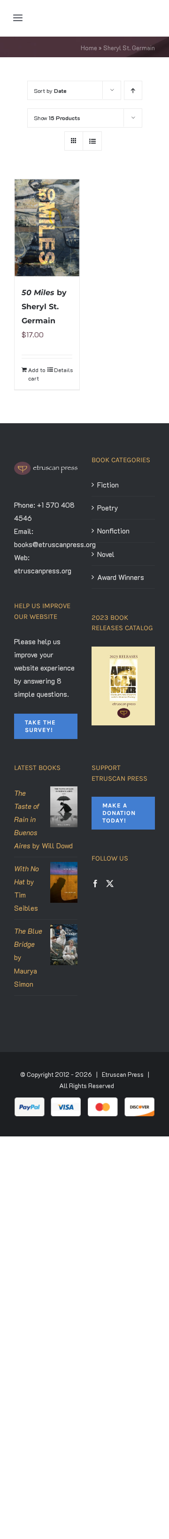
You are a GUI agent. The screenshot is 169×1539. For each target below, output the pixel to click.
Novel (106, 554)
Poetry (107, 507)
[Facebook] (95, 883)
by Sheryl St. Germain (44, 306)
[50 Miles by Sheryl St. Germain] (47, 227)
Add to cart (36, 374)
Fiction (108, 484)
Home (89, 48)
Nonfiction (113, 530)
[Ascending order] (133, 90)
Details (63, 369)
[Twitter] (110, 883)
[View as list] (92, 141)
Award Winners (120, 577)
